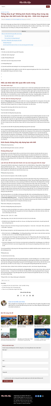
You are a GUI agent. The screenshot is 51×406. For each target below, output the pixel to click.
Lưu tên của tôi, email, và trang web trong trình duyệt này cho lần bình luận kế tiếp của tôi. (23, 378)
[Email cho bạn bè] (27, 295)
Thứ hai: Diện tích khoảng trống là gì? (12, 38)
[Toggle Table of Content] (48, 31)
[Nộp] (48, 6)
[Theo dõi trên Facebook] (36, 396)
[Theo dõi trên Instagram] (38, 396)
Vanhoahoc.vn (8, 19)
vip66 (9, 392)
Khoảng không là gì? (7, 42)
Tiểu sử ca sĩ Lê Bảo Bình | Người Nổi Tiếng (12, 289)
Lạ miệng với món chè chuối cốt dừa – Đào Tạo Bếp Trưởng (15, 285)
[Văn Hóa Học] (25, 2)
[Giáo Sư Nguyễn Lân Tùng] (4, 303)
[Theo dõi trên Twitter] (40, 396)
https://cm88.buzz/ (16, 392)
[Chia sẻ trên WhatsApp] (18, 295)
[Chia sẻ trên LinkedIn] (33, 295)
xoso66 (5, 392)
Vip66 (1, 392)
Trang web (4, 372)
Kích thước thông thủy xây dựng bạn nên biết (12, 40)
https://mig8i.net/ (25, 392)
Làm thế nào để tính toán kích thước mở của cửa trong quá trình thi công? (18, 44)
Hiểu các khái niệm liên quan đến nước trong (12, 33)
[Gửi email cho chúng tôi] (43, 396)
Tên (3, 360)
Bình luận (4, 349)
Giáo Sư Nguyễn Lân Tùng (18, 19)
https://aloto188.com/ (34, 392)
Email (3, 366)
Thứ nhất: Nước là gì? (9, 36)
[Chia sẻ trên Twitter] (24, 295)
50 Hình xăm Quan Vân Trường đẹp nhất (11, 287)
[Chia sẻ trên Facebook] (21, 295)
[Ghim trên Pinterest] (30, 295)
